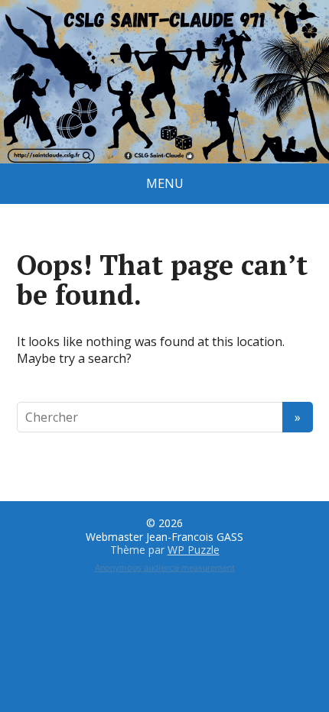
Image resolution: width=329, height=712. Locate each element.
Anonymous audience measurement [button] (165, 567)
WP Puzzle (194, 549)
